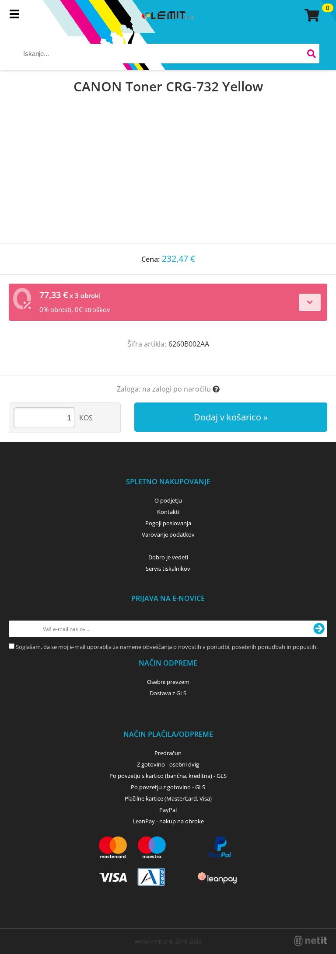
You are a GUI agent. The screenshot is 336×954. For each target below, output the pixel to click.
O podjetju (168, 500)
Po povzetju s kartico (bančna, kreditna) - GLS (168, 776)
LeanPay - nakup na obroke (168, 821)
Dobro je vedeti (168, 557)
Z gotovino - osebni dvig (168, 764)
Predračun (168, 753)
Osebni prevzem (168, 682)
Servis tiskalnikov (168, 568)
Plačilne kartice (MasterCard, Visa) (168, 798)
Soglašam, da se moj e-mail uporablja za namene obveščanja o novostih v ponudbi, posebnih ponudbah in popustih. (167, 647)
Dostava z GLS (168, 693)
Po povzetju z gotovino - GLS (168, 787)
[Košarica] (310, 15)
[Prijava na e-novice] (319, 629)
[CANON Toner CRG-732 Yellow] (168, 177)
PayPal (168, 810)
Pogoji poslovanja (168, 523)
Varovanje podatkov (168, 534)
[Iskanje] (312, 55)
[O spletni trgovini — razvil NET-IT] (310, 941)
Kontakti (168, 512)
